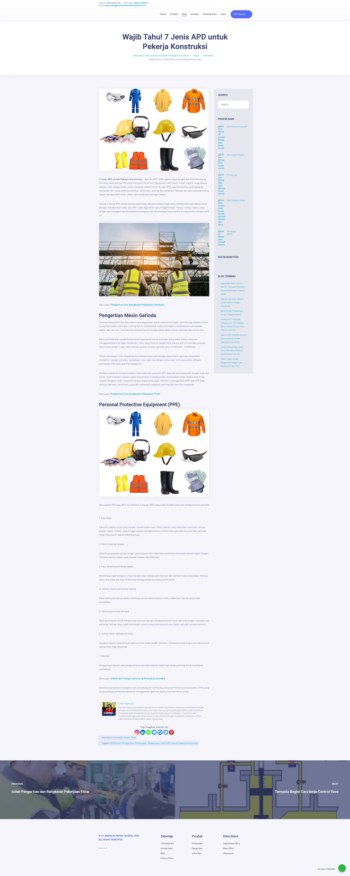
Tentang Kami (209, 14)
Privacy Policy (167, 858)
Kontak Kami (166, 848)
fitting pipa (141, 743)
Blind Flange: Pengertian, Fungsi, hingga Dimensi (232, 312)
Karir (223, 14)
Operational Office (231, 843)
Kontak (194, 14)
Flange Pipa (197, 848)
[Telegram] (154, 732)
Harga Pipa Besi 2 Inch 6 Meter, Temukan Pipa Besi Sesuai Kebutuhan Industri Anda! (233, 289)
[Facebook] (160, 732)
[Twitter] (165, 732)
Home (163, 14)
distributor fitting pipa (122, 743)
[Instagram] (137, 732)
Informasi (118, 738)
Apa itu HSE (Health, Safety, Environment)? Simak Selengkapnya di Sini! (234, 338)
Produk (174, 14)
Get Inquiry (239, 14)
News (127, 738)
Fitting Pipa (197, 843)
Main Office (228, 848)
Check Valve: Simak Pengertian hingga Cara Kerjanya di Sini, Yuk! (231, 362)
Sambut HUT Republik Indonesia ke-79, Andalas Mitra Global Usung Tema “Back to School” (232, 325)
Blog (184, 14)
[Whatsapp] (148, 732)
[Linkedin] (142, 732)
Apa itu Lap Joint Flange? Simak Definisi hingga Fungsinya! (232, 302)
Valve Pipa (197, 853)
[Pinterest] (171, 732)
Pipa (133, 738)
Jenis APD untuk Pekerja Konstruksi (179, 743)
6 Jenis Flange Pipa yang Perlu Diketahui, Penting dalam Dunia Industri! (232, 350)
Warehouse (228, 853)
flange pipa (153, 743)
